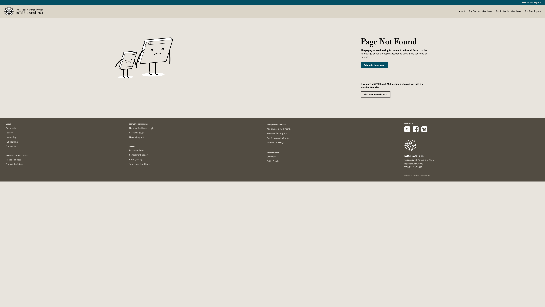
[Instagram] (407, 129)
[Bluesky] (424, 129)
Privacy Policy (135, 159)
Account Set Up (136, 132)
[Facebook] (416, 129)
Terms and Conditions (139, 164)
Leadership (11, 137)
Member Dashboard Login (141, 128)
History (9, 132)
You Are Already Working (278, 138)
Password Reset (136, 150)
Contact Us (11, 146)
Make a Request (13, 159)
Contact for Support (138, 154)
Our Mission (11, 128)
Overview (271, 156)
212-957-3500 (415, 167)
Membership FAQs (275, 142)
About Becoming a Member (279, 128)
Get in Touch (273, 161)
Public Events (12, 141)
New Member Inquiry (277, 133)
